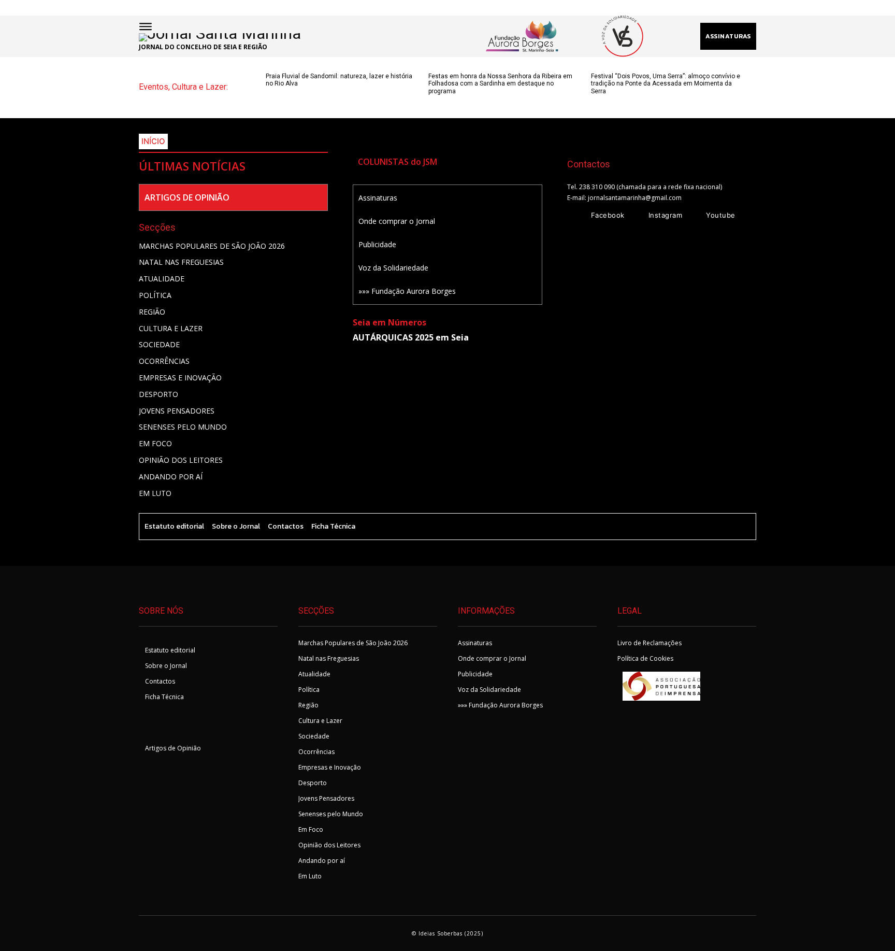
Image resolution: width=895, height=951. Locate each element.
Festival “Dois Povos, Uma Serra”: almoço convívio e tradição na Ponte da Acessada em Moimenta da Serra (665, 84)
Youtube (720, 215)
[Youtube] (691, 215)
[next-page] (288, 101)
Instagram (665, 215)
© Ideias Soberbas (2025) (447, 933)
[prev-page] (272, 101)
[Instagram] (634, 215)
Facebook (608, 215)
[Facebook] (576, 215)
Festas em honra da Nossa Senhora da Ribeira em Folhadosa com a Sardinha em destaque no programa (500, 84)
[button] (468, 36)
